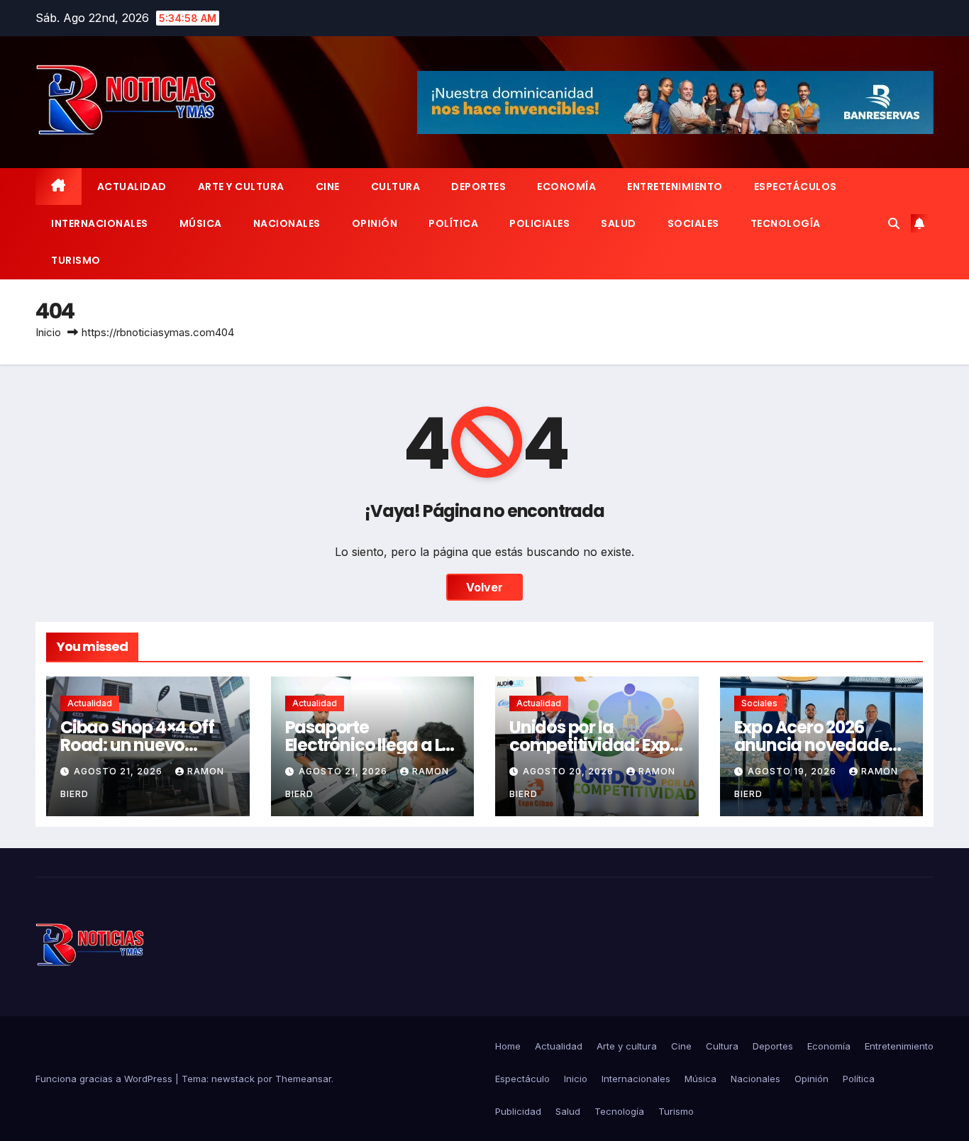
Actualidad (132, 186)
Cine (328, 186)
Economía (566, 186)
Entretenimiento (675, 186)
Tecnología (786, 223)
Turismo (76, 260)
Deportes (478, 186)
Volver (484, 587)
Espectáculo (522, 1078)
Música (200, 223)
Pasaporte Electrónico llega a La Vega (369, 745)
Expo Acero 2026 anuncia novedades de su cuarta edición (815, 745)
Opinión (375, 223)
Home (508, 1046)
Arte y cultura (241, 186)
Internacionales (99, 223)
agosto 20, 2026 (569, 771)
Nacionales (287, 223)
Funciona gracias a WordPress (105, 1078)
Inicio (48, 332)
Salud (618, 223)
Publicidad (518, 1111)
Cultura (396, 186)
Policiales (539, 223)
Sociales (693, 223)
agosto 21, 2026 (119, 771)
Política (453, 223)
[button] (893, 223)
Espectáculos (795, 186)
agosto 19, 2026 (793, 771)
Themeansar (303, 1078)
